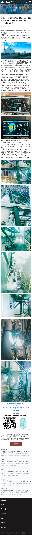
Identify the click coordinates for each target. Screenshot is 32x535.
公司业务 (3, 509)
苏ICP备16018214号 (20, 533)
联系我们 (3, 523)
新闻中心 (3, 518)
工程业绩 (3, 513)
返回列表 (16, 444)
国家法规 (3, 527)
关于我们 (3, 504)
